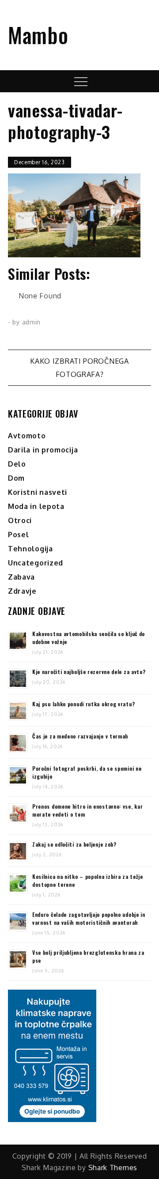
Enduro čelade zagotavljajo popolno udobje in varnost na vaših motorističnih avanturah (88, 918)
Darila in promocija (43, 449)
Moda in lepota (36, 506)
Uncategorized (35, 562)
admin (31, 322)
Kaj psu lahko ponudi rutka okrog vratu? (83, 704)
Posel (18, 534)
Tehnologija (30, 548)
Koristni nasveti (37, 492)
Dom (16, 478)
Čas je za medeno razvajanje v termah (80, 736)
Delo (17, 464)
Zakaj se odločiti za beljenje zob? (74, 844)
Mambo (38, 34)
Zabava (21, 577)
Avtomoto (27, 435)
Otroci (20, 520)
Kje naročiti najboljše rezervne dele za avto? (89, 671)
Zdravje (22, 591)
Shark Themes (112, 1167)
